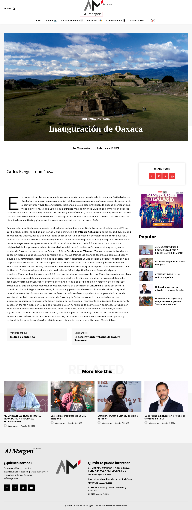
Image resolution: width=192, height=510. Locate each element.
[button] (10, 8)
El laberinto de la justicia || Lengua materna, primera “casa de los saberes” (168, 301)
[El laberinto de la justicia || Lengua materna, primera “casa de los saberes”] (146, 301)
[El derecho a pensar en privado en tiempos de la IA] (146, 288)
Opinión (91, 494)
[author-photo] (6, 426)
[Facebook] (152, 176)
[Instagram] (15, 487)
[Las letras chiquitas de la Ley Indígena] (146, 263)
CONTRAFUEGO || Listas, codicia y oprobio (167, 276)
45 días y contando (22, 337)
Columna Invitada (96, 119)
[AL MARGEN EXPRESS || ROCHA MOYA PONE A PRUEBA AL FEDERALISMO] (146, 250)
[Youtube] (31, 487)
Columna (92, 475)
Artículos (93, 483)
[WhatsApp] (172, 176)
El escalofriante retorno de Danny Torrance (97, 338)
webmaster (83, 148)
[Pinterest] (165, 176)
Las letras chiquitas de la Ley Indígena (169, 263)
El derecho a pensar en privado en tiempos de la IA (169, 288)
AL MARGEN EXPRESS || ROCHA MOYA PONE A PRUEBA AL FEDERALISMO (169, 250)
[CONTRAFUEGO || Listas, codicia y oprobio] (146, 276)
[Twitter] (159, 176)
